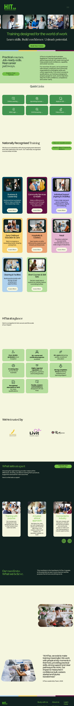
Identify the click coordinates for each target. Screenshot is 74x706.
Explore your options (11, 74)
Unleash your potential (63, 466)
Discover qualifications (61, 143)
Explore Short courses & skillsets (61, 148)
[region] (37, 22)
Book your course (37, 46)
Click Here (13, 108)
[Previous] (64, 541)
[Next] (69, 541)
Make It (37, 97)
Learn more (13, 97)
